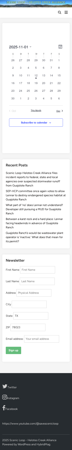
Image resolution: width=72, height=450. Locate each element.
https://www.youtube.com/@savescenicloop (30, 423)
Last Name (12, 281)
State (9, 315)
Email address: (15, 338)
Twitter (12, 387)
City (8, 304)
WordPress (24, 444)
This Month (36, 110)
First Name (12, 269)
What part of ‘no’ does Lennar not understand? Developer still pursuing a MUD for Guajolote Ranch (34, 209)
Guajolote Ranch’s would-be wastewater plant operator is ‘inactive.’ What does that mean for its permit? (34, 237)
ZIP (8, 327)
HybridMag (43, 444)
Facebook (11, 409)
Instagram (13, 398)
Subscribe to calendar (34, 122)
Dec (58, 110)
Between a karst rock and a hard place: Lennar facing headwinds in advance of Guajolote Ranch (34, 223)
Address (11, 292)
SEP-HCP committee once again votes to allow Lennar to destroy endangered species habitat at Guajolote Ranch (36, 195)
